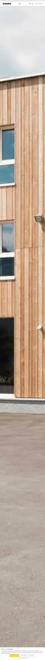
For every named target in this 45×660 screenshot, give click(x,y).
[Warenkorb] (32, 4)
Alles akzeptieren (14, 655)
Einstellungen (31, 655)
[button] (19, 3)
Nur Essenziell (23, 655)
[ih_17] (7, 4)
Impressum (25, 657)
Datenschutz (20, 657)
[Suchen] (29, 3)
